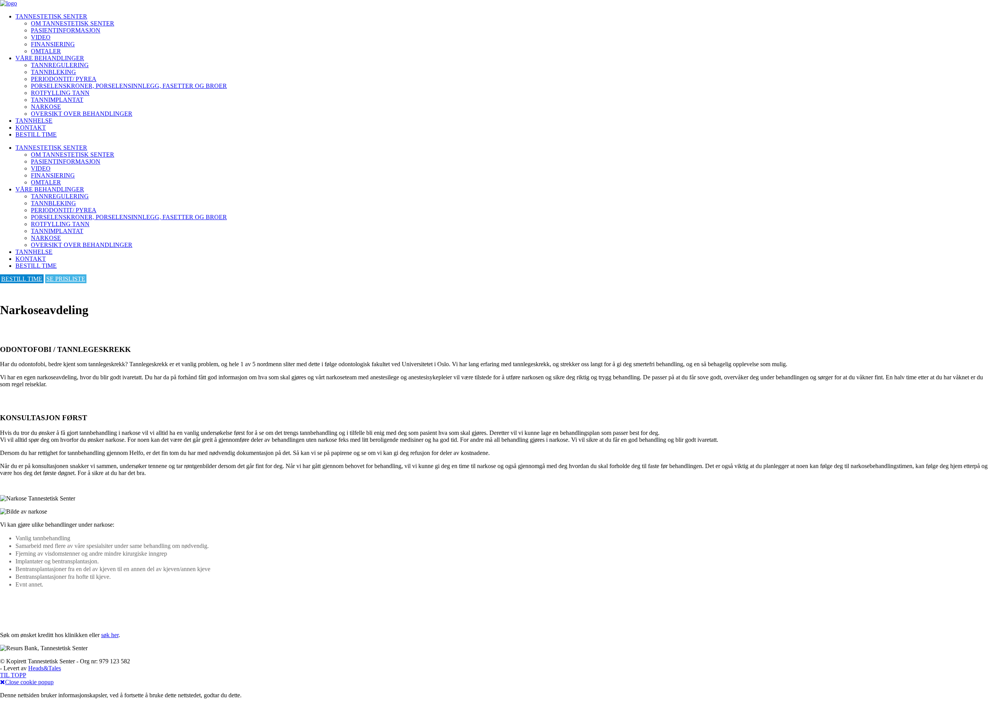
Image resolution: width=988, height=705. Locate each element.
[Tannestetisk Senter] (8, 3)
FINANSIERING (53, 44)
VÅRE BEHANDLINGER (49, 58)
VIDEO (41, 37)
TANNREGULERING (60, 65)
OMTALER (46, 51)
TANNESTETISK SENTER (51, 16)
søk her (109, 635)
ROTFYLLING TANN (60, 93)
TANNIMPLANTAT (57, 99)
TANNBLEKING (53, 72)
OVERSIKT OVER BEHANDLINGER (81, 113)
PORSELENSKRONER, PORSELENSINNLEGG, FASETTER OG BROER (129, 86)
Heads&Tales (44, 668)
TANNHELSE (33, 120)
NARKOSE (46, 106)
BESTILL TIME (36, 134)
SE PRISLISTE (65, 279)
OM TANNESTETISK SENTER (72, 23)
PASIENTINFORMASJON (65, 30)
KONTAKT (30, 127)
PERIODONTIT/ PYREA (63, 79)
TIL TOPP (13, 675)
